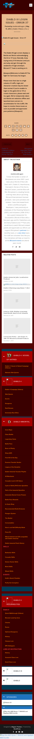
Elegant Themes (17, 727)
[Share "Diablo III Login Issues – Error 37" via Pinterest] (21, 126)
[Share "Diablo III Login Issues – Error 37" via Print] (21, 130)
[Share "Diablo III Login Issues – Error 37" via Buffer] (28, 126)
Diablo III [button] (17, 671)
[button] (17, 707)
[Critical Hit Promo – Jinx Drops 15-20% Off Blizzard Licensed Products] (17, 326)
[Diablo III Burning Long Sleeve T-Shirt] (17, 284)
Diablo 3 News (18, 29)
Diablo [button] (16, 681)
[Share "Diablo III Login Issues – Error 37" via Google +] (13, 126)
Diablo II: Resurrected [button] (14, 602)
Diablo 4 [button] (17, 381)
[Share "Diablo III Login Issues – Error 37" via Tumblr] (17, 126)
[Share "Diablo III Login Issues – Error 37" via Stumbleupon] (13, 130)
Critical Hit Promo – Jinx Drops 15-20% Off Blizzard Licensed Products (16, 337)
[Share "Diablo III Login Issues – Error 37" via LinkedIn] (24, 126)
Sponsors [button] (12, 697)
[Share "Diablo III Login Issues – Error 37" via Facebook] (6, 126)
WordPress (17, 729)
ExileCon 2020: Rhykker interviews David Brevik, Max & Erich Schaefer (16, 312)
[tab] (17, 356)
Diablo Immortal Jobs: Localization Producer (16, 278)
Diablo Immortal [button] (21, 422)
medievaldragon (19, 26)
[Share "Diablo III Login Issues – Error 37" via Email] (17, 130)
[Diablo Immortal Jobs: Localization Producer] (17, 267)
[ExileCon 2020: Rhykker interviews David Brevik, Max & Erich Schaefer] (17, 301)
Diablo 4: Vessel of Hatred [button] (18, 357)
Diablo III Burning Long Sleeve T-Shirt (17, 288)
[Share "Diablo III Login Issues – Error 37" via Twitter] (9, 126)
